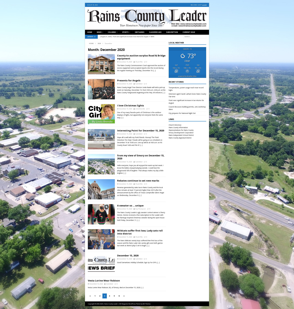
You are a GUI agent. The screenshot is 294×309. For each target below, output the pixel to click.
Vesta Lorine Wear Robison (104, 280)
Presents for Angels (128, 80)
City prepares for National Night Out (182, 113)
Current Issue (189, 32)
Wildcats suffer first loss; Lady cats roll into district (140, 232)
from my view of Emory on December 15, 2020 (140, 157)
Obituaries (139, 32)
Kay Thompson (140, 209)
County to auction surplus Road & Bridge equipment (141, 57)
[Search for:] (194, 36)
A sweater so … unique (130, 205)
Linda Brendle (140, 109)
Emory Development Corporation (181, 133)
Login (204, 5)
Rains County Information (178, 127)
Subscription (172, 32)
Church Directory (175, 125)
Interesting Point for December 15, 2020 (140, 130)
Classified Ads (155, 32)
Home (89, 32)
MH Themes (146, 304)
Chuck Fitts (139, 62)
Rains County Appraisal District (180, 138)
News (99, 32)
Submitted (138, 84)
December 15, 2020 (128, 255)
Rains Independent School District (181, 135)
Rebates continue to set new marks (138, 180)
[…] (154, 70)
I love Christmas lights (130, 105)
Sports (125, 32)
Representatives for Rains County (181, 130)
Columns (112, 32)
